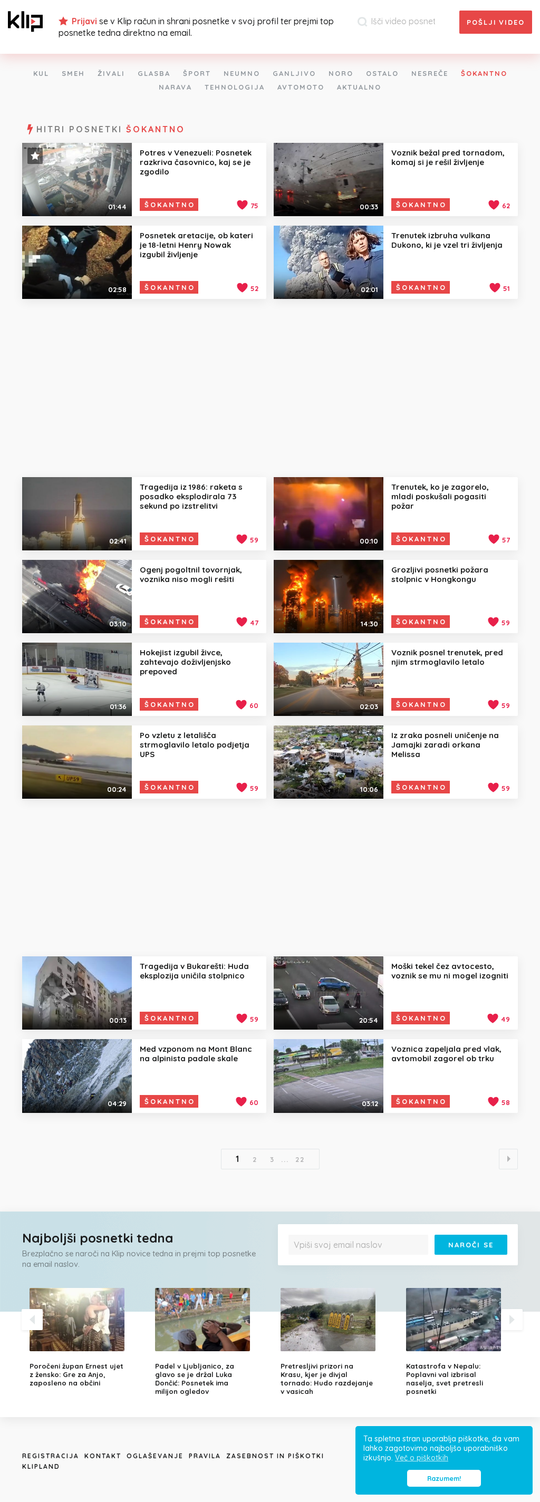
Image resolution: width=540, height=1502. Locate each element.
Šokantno (484, 73)
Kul (41, 73)
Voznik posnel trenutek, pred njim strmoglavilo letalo (447, 657)
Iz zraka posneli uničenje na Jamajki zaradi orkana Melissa (445, 744)
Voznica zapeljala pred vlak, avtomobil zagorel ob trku (446, 1053)
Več (497, 1262)
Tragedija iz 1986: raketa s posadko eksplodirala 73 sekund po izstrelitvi (191, 496)
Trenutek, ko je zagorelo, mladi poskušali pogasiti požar (440, 496)
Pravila (205, 1456)
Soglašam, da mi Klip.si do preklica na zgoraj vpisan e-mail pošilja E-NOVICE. (399, 1262)
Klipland (41, 1466)
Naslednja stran (508, 1159)
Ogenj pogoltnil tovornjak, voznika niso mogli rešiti (191, 574)
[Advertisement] (270, 387)
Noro (341, 73)
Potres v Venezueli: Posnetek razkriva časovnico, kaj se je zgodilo (196, 162)
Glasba (154, 73)
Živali (111, 73)
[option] (84, 1337)
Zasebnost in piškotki (275, 1456)
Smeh (73, 73)
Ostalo (382, 73)
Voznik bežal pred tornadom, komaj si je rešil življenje (448, 157)
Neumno (242, 73)
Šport (197, 73)
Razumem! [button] (444, 1478)
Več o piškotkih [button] (421, 1457)
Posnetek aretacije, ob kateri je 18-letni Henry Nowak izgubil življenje (196, 244)
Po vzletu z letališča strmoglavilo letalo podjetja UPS (194, 744)
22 (300, 1159)
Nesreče (429, 73)
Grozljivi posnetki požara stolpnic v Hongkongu (439, 574)
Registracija (50, 1456)
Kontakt (102, 1456)
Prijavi (84, 21)
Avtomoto (300, 87)
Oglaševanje (155, 1456)
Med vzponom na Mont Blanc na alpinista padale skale (196, 1053)
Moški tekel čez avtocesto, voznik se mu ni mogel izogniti (449, 971)
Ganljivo (294, 73)
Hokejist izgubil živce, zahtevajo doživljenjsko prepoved (185, 661)
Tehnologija (235, 87)
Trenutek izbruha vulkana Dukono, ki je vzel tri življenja (447, 240)
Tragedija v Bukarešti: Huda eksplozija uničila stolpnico (194, 971)
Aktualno (359, 87)
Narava (175, 87)
